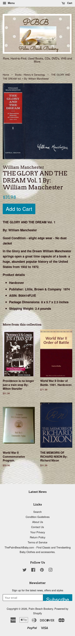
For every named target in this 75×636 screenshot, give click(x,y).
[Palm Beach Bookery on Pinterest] (42, 570)
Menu (11, 3)
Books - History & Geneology (30, 74)
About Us (37, 522)
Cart (69, 3)
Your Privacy (37, 532)
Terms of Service (37, 542)
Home (6, 74)
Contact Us (37, 527)
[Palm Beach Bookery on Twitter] (25, 570)
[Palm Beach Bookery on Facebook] (33, 570)
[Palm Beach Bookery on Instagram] (50, 570)
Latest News (38, 492)
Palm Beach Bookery (41, 609)
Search (37, 512)
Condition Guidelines (38, 517)
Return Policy (37, 537)
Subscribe (57, 598)
